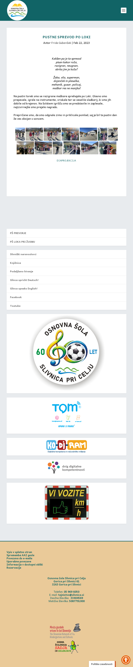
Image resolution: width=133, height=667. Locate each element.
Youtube (15, 306)
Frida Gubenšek (61, 42)
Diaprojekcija (66, 160)
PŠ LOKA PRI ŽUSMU (22, 242)
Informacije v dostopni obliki (25, 564)
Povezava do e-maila (19, 558)
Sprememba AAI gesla (20, 555)
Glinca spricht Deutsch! (24, 280)
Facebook (16, 297)
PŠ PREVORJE (18, 233)
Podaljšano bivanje (21, 271)
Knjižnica (15, 263)
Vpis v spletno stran (19, 552)
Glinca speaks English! (23, 288)
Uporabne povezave (19, 561)
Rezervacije (14, 568)
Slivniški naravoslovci (23, 254)
